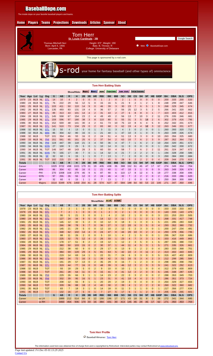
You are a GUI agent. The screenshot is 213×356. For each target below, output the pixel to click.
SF (47, 156)
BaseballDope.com (159, 46)
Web (143, 46)
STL (47, 99)
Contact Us (21, 353)
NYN (47, 146)
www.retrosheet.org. (169, 346)
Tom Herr (111, 337)
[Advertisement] (136, 10)
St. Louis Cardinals (80, 38)
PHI (47, 139)
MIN (47, 133)
